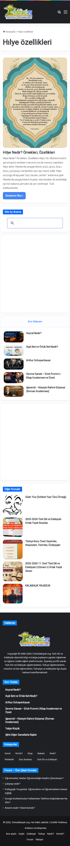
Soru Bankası (25, 759)
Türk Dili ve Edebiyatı (47, 759)
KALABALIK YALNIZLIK (37, 585)
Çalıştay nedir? (12, 783)
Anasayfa (10, 31)
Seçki (21, 833)
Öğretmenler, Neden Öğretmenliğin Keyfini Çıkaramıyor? (34, 778)
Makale (41, 753)
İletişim (39, 839)
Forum (30, 839)
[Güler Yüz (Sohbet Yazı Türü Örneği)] (13, 505)
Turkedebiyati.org (21, 822)
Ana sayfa (11, 833)
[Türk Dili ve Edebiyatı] (19, 12)
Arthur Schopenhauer (38, 360)
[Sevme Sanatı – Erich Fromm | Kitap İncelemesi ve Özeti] (14, 377)
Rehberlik (9, 759)
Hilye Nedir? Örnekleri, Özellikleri (29, 152)
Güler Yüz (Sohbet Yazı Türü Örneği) (45, 497)
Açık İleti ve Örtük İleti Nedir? (42, 346)
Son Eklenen (35, 321)
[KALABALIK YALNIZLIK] (13, 593)
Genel (7, 753)
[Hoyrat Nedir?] (14, 336)
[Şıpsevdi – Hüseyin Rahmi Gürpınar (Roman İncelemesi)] (14, 391)
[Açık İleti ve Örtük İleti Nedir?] (14, 350)
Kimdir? (19, 753)
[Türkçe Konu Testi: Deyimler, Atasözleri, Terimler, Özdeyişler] (13, 549)
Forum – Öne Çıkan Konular (20, 770)
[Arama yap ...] (59, 13)
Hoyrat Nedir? (33, 333)
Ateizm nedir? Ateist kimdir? (20, 807)
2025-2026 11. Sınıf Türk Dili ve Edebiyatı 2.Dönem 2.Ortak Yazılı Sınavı (43, 567)
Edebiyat (31, 833)
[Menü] (65, 13)
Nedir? (53, 753)
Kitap (30, 753)
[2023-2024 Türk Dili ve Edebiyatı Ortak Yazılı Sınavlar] (13, 527)
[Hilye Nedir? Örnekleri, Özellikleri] (35, 103)
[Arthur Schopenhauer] (14, 364)
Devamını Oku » (14, 195)
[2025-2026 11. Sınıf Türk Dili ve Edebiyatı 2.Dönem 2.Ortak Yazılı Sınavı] (13, 571)
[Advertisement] (35, 273)
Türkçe (41, 833)
